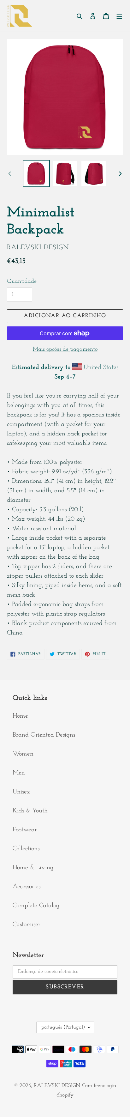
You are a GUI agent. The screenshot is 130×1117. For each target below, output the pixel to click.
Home (20, 716)
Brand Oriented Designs (44, 735)
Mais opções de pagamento (65, 349)
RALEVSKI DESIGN (57, 1085)
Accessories (26, 886)
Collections (26, 849)
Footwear (25, 830)
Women (23, 754)
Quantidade (22, 281)
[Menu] (119, 16)
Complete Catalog (36, 905)
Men (19, 773)
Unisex (21, 792)
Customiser (26, 924)
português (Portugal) (63, 1027)
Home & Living (33, 868)
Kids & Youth (30, 811)
